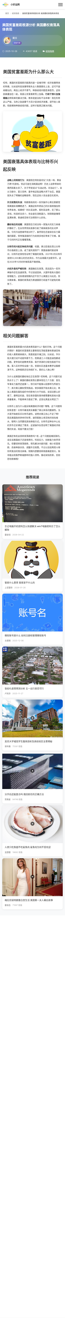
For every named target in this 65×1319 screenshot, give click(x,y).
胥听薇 (8, 746)
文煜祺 (8, 641)
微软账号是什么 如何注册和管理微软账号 (25, 635)
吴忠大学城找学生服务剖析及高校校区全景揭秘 (28, 741)
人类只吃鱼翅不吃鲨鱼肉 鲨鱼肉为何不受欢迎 (28, 847)
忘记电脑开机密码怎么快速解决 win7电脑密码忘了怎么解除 (32, 528)
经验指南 (50, 51)
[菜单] (60, 4)
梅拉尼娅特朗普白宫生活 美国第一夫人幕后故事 (29, 900)
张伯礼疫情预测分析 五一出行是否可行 (24, 688)
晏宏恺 (8, 535)
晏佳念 (8, 905)
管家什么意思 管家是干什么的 (20, 582)
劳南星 (8, 799)
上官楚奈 (9, 588)
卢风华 (8, 693)
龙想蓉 (8, 852)
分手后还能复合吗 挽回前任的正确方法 (24, 794)
